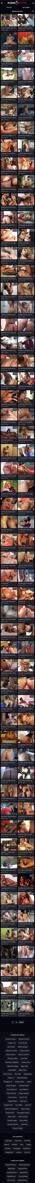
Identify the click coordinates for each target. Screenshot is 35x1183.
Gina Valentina (12, 1089)
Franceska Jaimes (23, 1113)
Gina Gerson (12, 1097)
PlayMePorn (11, 1176)
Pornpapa (17, 1148)
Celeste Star (8, 1105)
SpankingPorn (12, 1172)
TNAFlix (5, 245)
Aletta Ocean (19, 1082)
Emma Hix (23, 1097)
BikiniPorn (11, 1169)
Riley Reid (24, 1066)
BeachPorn (24, 1172)
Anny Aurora (7, 1074)
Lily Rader (18, 1105)
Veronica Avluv (11, 1039)
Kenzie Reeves (13, 1124)
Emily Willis (23, 1120)
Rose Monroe (11, 1054)
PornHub (22, 30)
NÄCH (21, 1022)
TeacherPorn (22, 1169)
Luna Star (24, 1058)
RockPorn (26, 1148)
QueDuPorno (22, 1180)
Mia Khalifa (12, 1070)
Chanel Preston (24, 1039)
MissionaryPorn (24, 1165)
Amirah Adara (12, 1120)
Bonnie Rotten (24, 1054)
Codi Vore (24, 1124)
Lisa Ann (28, 1105)
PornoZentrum (11, 1165)
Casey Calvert (24, 1051)
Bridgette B (8, 1082)
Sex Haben (26, 7)
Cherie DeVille (17, 1128)
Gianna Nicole (11, 1093)
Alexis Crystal (22, 1117)
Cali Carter (23, 1101)
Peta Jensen (23, 1043)
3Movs (6, 1144)
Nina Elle (18, 1074)
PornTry (27, 1152)
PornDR (27, 1141)
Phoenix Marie (13, 1058)
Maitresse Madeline (12, 1062)
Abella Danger (23, 1047)
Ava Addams (24, 1089)
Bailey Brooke (23, 1093)
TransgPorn (9, 1152)
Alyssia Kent (10, 1113)
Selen (29, 1082)
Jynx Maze (11, 1047)
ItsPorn (18, 1152)
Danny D (11, 1078)
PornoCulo (11, 1180)
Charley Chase (24, 1085)
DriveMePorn (23, 1176)
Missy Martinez (22, 1078)
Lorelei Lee (11, 1043)
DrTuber (7, 1148)
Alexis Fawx (23, 1070)
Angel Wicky (12, 1101)
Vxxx (21, 1144)
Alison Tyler (11, 1117)
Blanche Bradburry (11, 1109)
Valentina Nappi (12, 1066)
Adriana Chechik (11, 1051)
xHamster (5, 30)
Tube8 (28, 1144)
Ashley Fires (26, 1062)
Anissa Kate (28, 1074)
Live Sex (9, 7)
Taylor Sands (25, 1109)
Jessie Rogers (11, 1085)
